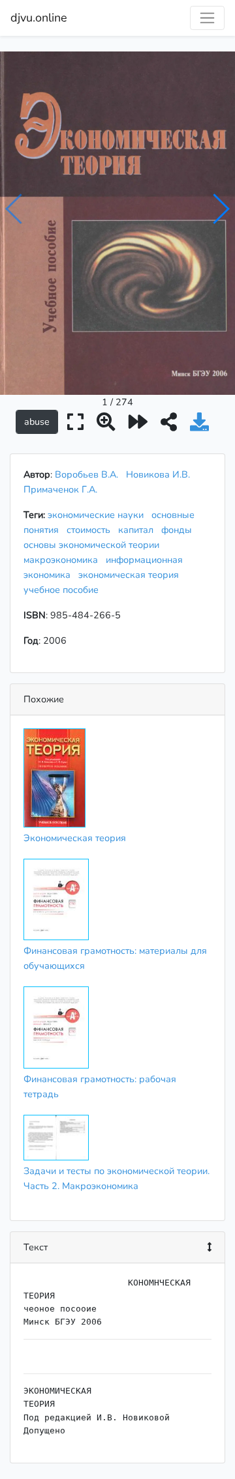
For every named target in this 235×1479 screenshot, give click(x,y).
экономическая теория (131, 574)
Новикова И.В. (158, 474)
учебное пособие (64, 589)
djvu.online (38, 17)
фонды (179, 529)
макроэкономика (63, 559)
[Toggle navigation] (207, 18)
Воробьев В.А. (86, 474)
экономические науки (98, 514)
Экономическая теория (75, 837)
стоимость (91, 529)
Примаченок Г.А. (60, 489)
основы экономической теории (94, 544)
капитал (138, 529)
